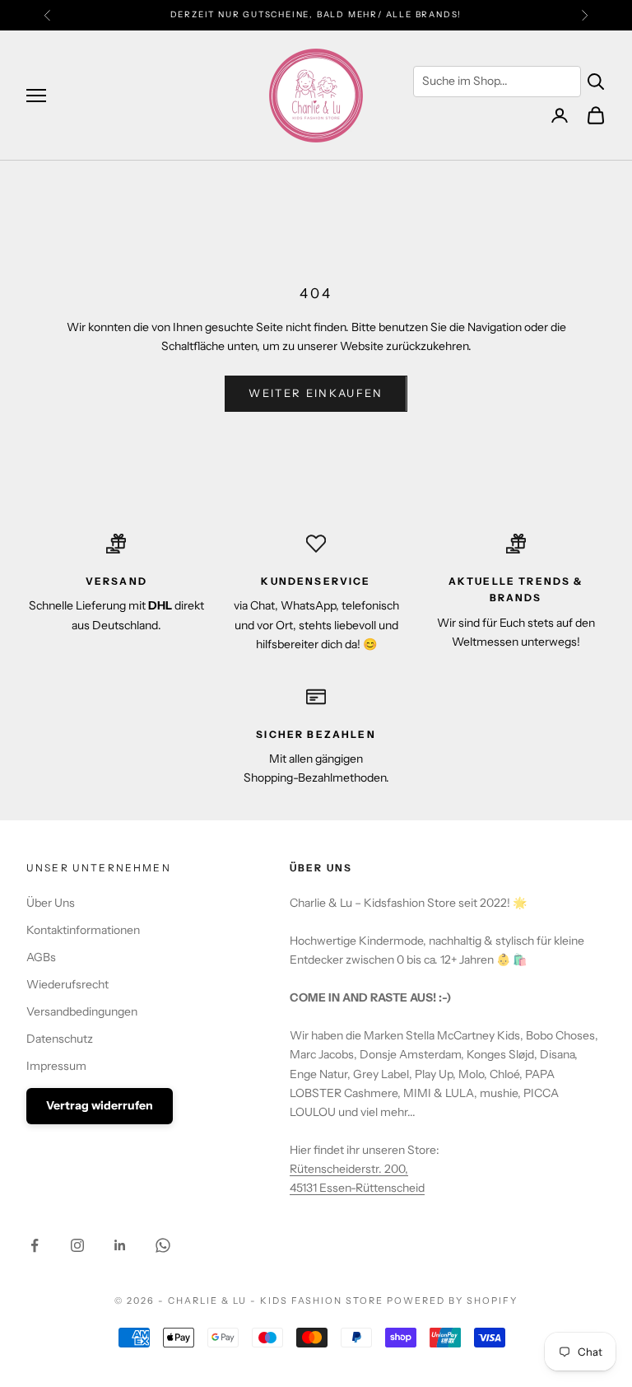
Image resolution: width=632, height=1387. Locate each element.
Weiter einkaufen (316, 392)
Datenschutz (59, 1038)
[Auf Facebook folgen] (34, 1245)
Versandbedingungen (81, 1011)
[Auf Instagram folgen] (77, 1245)
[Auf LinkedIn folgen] (120, 1245)
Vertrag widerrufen (99, 1105)
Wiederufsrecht (67, 984)
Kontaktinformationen (83, 929)
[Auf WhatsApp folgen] (163, 1245)
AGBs (41, 957)
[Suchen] (596, 81)
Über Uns (50, 902)
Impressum (56, 1065)
